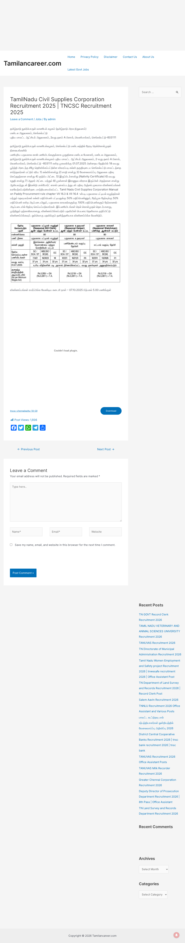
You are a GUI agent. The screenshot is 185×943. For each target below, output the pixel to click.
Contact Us (130, 57)
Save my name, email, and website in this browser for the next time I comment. (65, 545)
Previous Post (28, 449)
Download (111, 410)
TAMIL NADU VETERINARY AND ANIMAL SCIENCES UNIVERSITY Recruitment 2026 (159, 631)
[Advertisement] (92, 25)
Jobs (38, 119)
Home (71, 57)
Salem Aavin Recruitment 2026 (158, 699)
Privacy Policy (89, 57)
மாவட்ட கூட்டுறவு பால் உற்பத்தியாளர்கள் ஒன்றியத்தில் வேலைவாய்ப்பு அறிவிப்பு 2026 (156, 723)
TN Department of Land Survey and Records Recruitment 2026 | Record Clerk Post (159, 688)
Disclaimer (110, 57)
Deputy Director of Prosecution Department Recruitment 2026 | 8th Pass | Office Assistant (159, 796)
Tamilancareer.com (32, 63)
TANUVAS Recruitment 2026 (157, 643)
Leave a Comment (21, 119)
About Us (148, 57)
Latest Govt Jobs (78, 69)
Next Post (105, 449)
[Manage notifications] (176, 935)
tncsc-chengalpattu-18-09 (23, 410)
